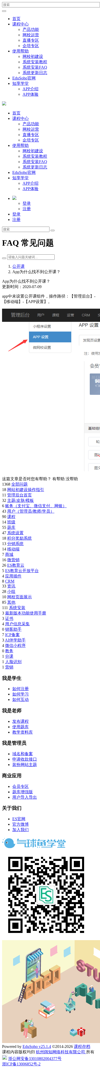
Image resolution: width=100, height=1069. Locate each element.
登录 (27, 203)
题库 (11, 527)
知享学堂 (20, 83)
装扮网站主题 (24, 764)
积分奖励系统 (19, 538)
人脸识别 (13, 662)
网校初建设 (33, 56)
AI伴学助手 (15, 640)
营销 (9, 667)
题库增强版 (22, 792)
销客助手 (13, 629)
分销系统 (15, 543)
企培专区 (31, 45)
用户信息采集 (17, 624)
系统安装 (17, 607)
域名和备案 (22, 754)
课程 (11, 516)
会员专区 (20, 786)
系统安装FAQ (35, 67)
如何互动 (20, 699)
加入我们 (20, 829)
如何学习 (20, 694)
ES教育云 (15, 565)
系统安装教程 (35, 62)
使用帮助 (20, 51)
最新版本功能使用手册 (25, 613)
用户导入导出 (24, 797)
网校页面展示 (19, 597)
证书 (9, 618)
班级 (11, 522)
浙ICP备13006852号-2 (21, 1064)
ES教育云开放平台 (22, 570)
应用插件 (13, 576)
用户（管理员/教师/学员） (30, 511)
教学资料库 (22, 732)
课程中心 (20, 24)
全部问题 (19, 484)
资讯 (11, 586)
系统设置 (15, 533)
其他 (11, 602)
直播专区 (31, 40)
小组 (11, 591)
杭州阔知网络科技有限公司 (61, 1052)
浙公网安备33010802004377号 (35, 1058)
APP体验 (30, 94)
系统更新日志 (35, 72)
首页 (16, 18)
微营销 (13, 560)
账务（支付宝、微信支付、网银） (36, 506)
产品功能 (31, 29)
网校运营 (31, 35)
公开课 (18, 266)
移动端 (13, 549)
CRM (9, 581)
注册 (27, 209)
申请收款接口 (24, 759)
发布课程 (20, 721)
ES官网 (18, 819)
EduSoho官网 (24, 78)
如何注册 (20, 689)
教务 (9, 651)
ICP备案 (12, 635)
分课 (9, 656)
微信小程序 (15, 645)
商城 (9, 554)
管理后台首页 (19, 495)
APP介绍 (30, 89)
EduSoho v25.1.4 (37, 1046)
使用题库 (20, 727)
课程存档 (82, 1046)
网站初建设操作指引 (25, 489)
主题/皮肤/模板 (20, 500)
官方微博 (20, 824)
